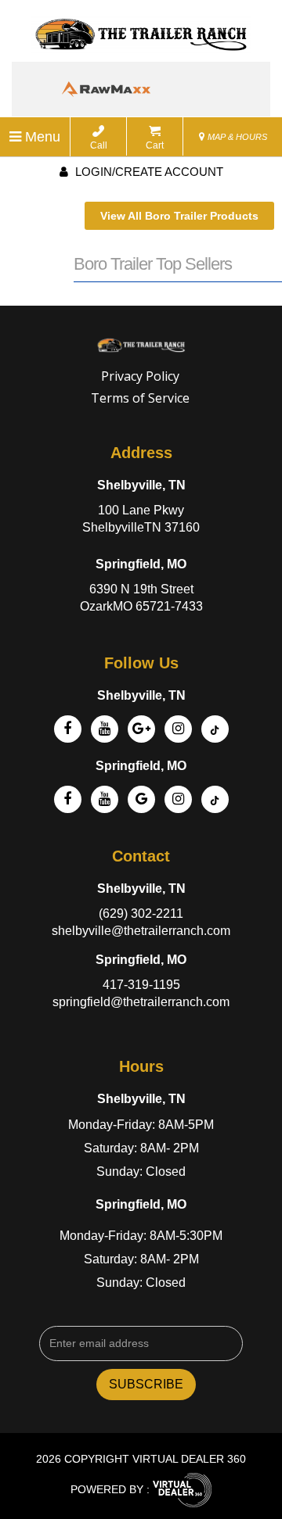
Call (98, 145)
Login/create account (147, 171)
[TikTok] (215, 799)
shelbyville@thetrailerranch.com (141, 930)
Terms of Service (140, 398)
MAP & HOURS (236, 137)
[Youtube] (104, 799)
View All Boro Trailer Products (179, 216)
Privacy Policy (140, 376)
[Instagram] (178, 729)
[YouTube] (104, 729)
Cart (155, 145)
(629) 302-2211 (141, 913)
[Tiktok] (215, 729)
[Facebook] (67, 729)
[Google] (141, 729)
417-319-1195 (141, 984)
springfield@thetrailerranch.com (141, 1001)
